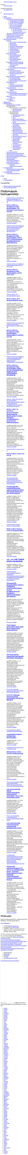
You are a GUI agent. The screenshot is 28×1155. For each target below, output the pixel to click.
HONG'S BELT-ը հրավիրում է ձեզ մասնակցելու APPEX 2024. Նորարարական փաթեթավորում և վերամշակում (14, 238)
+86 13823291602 (8, 5)
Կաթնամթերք (14, 49)
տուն (5, 16)
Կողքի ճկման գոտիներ (17, 22)
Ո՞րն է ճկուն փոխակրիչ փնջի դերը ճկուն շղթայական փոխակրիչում (15, 627)
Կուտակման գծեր (15, 79)
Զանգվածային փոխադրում (18, 93)
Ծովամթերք (13, 45)
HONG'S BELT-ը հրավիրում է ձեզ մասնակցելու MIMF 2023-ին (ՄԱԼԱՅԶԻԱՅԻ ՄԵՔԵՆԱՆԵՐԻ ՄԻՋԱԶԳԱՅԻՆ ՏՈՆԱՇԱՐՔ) (15, 370)
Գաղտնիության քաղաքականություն (12, 948)
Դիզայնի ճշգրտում (18, 115)
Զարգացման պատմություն (15, 153)
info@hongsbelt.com (8, 13)
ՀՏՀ (11, 150)
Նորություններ (8, 167)
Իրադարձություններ (13, 170)
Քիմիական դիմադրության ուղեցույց (17, 142)
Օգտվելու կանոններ (7, 950)
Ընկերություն (8, 103)
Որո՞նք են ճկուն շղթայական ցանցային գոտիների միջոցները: (15, 656)
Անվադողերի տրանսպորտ (18, 80)
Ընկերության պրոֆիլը (14, 105)
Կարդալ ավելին (12, 223)
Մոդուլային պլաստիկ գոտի (15, 19)
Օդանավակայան (15, 70)
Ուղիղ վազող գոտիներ (17, 20)
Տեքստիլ (9, 96)
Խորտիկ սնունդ (14, 52)
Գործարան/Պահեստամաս (15, 154)
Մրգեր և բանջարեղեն (16, 46)
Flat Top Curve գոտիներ (16, 23)
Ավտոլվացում (14, 57)
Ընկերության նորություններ (15, 169)
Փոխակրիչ (7, 102)
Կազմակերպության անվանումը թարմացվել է (14, 735)
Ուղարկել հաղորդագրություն (10, 960)
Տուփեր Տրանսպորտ (16, 86)
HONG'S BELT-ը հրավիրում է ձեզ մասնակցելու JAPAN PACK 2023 (14, 272)
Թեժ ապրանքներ (18, 937)
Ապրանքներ (7, 18)
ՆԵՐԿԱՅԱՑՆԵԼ (5, 923)
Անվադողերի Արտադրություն (16, 76)
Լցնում (12, 83)
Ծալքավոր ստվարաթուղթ (15, 62)
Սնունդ (9, 40)
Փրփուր (12, 100)
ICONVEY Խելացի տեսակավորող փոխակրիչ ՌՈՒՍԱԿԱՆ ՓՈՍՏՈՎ (15, 697)
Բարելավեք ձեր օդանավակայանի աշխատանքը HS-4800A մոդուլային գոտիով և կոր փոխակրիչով (15, 490)
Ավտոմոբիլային (11, 53)
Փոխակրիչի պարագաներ (15, 37)
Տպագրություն (11, 87)
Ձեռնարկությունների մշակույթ (16, 156)
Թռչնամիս (13, 43)
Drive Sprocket (16, 116)
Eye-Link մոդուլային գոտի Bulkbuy (10, 940)
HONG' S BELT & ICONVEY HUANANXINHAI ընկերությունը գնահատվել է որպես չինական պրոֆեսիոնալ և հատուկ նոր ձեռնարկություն (14, 415)
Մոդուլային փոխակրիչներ (9, 942)
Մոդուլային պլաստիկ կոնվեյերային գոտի (14, 941)
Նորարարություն (12, 152)
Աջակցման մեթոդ (18, 119)
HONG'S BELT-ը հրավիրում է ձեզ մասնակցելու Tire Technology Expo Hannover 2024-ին (15, 208)
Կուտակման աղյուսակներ (18, 95)
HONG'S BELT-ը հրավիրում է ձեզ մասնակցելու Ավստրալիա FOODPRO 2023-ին (15, 333)
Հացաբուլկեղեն (15, 50)
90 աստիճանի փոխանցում (18, 67)
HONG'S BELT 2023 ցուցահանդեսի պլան (15, 299)
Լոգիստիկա (10, 69)
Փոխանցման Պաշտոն (20, 136)
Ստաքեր (12, 66)
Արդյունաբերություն (10, 39)
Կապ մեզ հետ (8, 172)
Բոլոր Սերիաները (15, 28)
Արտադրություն (12, 92)
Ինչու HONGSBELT (12, 157)
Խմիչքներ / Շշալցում (16, 47)
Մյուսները (10, 99)
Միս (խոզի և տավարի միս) (18, 42)
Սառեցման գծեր (15, 77)
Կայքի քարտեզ (5, 938)
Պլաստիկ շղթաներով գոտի (15, 33)
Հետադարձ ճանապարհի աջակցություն (17, 128)
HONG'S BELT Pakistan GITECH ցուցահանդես (15, 529)
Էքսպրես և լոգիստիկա (17, 72)
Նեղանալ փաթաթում (16, 85)
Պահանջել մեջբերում (13, 173)
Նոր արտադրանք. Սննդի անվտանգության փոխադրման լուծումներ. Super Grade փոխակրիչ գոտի (15, 793)
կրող (14, 117)
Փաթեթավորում (12, 82)
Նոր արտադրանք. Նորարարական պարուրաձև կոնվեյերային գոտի (14, 825)
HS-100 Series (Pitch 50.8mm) (20, 29)
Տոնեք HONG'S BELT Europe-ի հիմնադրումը (15, 752)
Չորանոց (12, 97)
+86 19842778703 (8, 9)
